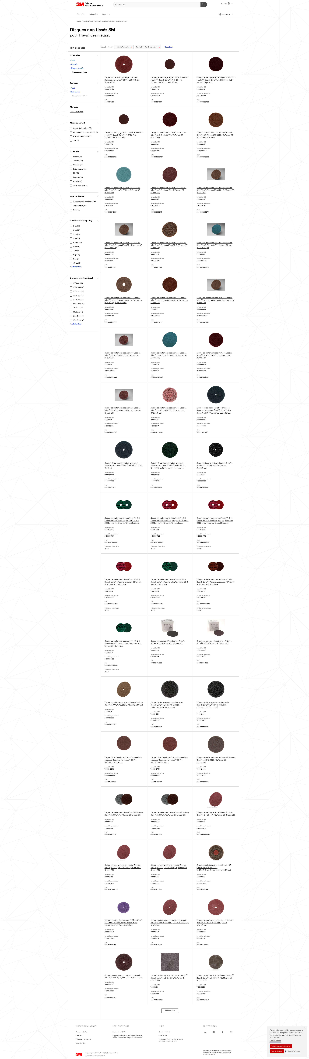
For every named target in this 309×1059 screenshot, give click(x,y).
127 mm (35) (78, 283)
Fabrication (122, 47)
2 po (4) (76, 259)
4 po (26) (76, 234)
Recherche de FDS (118, 1032)
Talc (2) (76, 141)
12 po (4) (76, 255)
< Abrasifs (73, 64)
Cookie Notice (275, 1041)
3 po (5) (76, 251)
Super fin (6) (78, 177)
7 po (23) (76, 238)
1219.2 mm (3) (78, 320)
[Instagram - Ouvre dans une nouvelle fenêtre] (231, 1032)
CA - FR (224, 3)
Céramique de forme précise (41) (85, 132)
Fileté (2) (76, 210)
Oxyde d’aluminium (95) (82, 128)
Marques (106, 14)
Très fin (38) (78, 161)
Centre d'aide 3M (165, 1032)
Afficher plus (170, 1010)
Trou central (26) (79, 206)
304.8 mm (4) (78, 316)
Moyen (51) (77, 157)
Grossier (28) (78, 165)
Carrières (79, 1036)
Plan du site (163, 1036)
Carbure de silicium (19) (82, 136)
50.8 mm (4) (78, 312)
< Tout (72, 60)
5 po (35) (76, 226)
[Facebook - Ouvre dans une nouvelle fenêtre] (222, 1032)
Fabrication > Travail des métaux (146, 47)
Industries (93, 14)
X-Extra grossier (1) (80, 185)
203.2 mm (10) (78, 304)
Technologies (80, 1043)
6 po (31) (76, 230)
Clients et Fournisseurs (83, 1039)
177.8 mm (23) (78, 296)
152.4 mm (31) (78, 287)
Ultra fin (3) (77, 181)
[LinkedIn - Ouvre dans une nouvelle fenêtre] (205, 1032)
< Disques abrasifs (76, 68)
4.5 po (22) (77, 243)
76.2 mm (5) (78, 308)
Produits (80, 14)
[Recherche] (203, 4)
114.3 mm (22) (78, 300)
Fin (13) (76, 173)
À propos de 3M (81, 1032)
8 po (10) (76, 247)
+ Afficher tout (75, 267)
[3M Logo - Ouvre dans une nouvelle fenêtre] (90, 4)
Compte (226, 14)
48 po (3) (76, 263)
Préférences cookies (111, 1053)
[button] (293, 1051)
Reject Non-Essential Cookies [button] (281, 1046)
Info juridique (89, 1053)
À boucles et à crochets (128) (84, 202)
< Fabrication (75, 92)
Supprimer (169, 47)
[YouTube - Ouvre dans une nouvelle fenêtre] (213, 1032)
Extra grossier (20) (80, 169)
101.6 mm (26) (78, 291)
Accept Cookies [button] (277, 1051)
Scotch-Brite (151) (76, 112)
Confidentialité (99, 1053)
